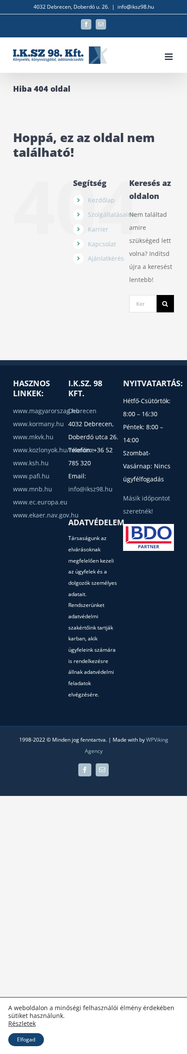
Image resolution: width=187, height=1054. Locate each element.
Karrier (98, 229)
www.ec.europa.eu (40, 502)
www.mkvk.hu (33, 437)
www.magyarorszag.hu (46, 411)
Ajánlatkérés (106, 258)
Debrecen (82, 411)
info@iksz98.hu (135, 6)
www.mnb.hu (32, 489)
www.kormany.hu (38, 424)
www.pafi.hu (31, 476)
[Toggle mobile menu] (169, 56)
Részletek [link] (22, 1023)
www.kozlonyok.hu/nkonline (53, 450)
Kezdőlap (101, 200)
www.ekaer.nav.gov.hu (46, 515)
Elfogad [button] (26, 1039)
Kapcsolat (102, 244)
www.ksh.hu (31, 463)
